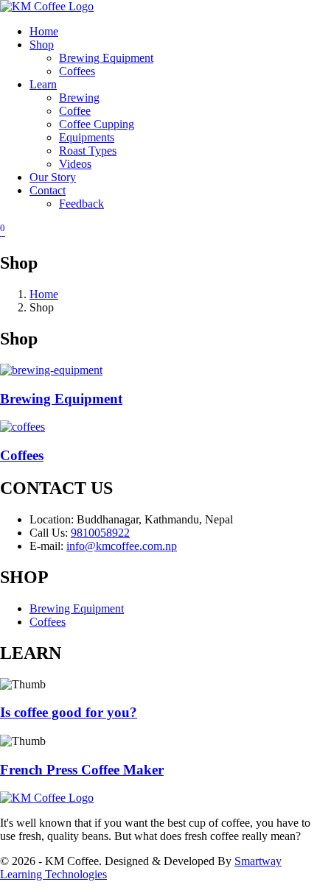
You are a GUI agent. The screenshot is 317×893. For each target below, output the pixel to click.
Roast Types (87, 150)
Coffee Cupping (96, 124)
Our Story (52, 177)
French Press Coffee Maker (82, 769)
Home (43, 31)
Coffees (77, 71)
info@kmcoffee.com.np (121, 546)
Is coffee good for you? (68, 712)
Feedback (81, 203)
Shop (41, 44)
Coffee (75, 111)
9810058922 (100, 532)
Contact (47, 190)
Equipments (86, 137)
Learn (43, 84)
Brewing (79, 97)
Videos (75, 164)
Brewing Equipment (106, 58)
